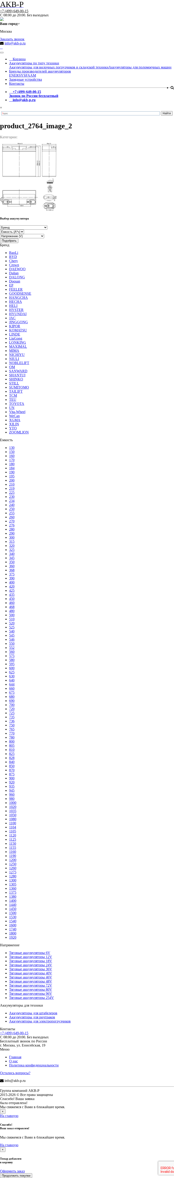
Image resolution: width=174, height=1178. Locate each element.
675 (11, 692)
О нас (13, 1061)
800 (11, 741)
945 (11, 790)
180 (11, 464)
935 (11, 786)
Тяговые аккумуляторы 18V (30, 961)
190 (11, 472)
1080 (12, 819)
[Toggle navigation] (2, 52)
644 (11, 684)
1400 (12, 901)
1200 (12, 860)
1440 (12, 905)
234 (11, 501)
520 (11, 623)
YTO (13, 428)
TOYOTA (16, 404)
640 (11, 680)
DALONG (17, 277)
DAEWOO (17, 269)
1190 (12, 856)
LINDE (14, 334)
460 (11, 603)
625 (11, 672)
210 (11, 484)
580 (11, 660)
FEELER (16, 289)
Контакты (16, 83)
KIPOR (14, 326)
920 (11, 782)
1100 (12, 823)
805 (11, 745)
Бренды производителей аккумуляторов (40, 71)
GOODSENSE (20, 293)
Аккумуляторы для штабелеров (33, 1013)
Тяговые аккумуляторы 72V (30, 985)
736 (11, 721)
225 (11, 492)
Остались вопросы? (15, 1073)
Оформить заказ (12, 1171)
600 (11, 668)
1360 (12, 888)
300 (11, 537)
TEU (12, 400)
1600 (12, 925)
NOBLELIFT (19, 363)
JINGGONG (18, 322)
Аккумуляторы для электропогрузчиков (40, 1021)
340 (11, 554)
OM (12, 367)
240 (11, 505)
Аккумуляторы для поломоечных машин (140, 67)
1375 (12, 892)
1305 (12, 884)
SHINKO (16, 379)
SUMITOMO (19, 387)
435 (11, 594)
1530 (12, 917)
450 (11, 599)
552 (11, 648)
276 (11, 525)
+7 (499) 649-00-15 (14, 11)
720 (11, 709)
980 (11, 799)
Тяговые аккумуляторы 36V (30, 969)
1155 (12, 847)
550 (11, 643)
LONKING (17, 342)
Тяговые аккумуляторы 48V (30, 981)
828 (11, 758)
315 (11, 541)
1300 (12, 880)
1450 (12, 909)
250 (11, 509)
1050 (12, 815)
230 (11, 497)
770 (11, 733)
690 (11, 701)
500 (11, 615)
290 (11, 533)
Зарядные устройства (25, 79)
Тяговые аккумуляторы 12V (30, 957)
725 (11, 713)
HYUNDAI (18, 314)
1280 (12, 876)
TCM (13, 395)
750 (11, 725)
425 (11, 590)
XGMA (14, 420)
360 (11, 566)
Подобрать (9, 240)
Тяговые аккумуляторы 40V (30, 973)
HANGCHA (18, 297)
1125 (12, 839)
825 (11, 754)
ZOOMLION (19, 432)
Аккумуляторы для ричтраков (32, 1017)
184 (11, 468)
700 (11, 705)
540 (11, 631)
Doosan (14, 281)
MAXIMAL (18, 346)
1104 (12, 827)
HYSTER (16, 310)
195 (11, 476)
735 (11, 717)
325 (11, 550)
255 (11, 513)
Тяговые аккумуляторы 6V (29, 953)
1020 (12, 807)
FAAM (31, 75)
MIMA (14, 351)
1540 (12, 921)
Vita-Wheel (17, 412)
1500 (12, 913)
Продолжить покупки (16, 1175)
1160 (12, 852)
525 (11, 627)
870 (11, 770)
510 (11, 619)
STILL (14, 383)
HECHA (15, 302)
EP (11, 285)
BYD (13, 257)
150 (11, 452)
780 (11, 737)
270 (11, 521)
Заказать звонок (12, 39)
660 (11, 688)
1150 (12, 843)
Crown (14, 265)
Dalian (14, 273)
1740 (12, 929)
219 (11, 488)
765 (11, 729)
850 (11, 766)
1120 (12, 835)
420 (11, 586)
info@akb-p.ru (15, 43)
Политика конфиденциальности (34, 1065)
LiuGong (15, 338)
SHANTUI (17, 375)
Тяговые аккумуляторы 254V (31, 998)
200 (11, 480)
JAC (12, 318)
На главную (9, 1116)
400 (11, 582)
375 (11, 574)
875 (11, 774)
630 (11, 676)
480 (11, 611)
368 (11, 570)
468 (11, 607)
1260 (12, 868)
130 (11, 448)
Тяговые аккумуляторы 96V (30, 993)
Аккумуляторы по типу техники (34, 63)
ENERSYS (17, 75)
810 (11, 750)
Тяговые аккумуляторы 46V (30, 977)
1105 (12, 831)
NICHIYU (17, 355)
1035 (12, 811)
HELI (13, 306)
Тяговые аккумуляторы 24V (30, 965)
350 (11, 562)
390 (11, 578)
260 (11, 517)
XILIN (14, 424)
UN (11, 408)
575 (11, 656)
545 (11, 635)
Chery (13, 261)
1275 (12, 872)
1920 (12, 937)
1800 (12, 933)
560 (11, 652)
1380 (12, 896)
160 (11, 456)
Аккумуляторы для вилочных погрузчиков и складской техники (59, 67)
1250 (12, 864)
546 (11, 639)
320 (11, 546)
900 (11, 778)
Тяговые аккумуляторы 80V (30, 989)
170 (11, 460)
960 (11, 794)
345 (11, 558)
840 (11, 762)
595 (11, 664)
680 (11, 697)
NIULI (14, 359)
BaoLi (13, 253)
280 (11, 529)
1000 (12, 803)
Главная (15, 1057)
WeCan (14, 416)
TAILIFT (16, 391)
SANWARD (18, 371)
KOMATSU (18, 330)
